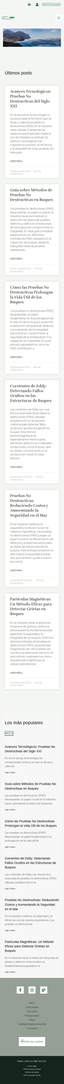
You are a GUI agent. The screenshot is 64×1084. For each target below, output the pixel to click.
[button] (51, 4)
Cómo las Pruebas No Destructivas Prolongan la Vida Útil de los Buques (31, 294)
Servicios (32, 1011)
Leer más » (10, 772)
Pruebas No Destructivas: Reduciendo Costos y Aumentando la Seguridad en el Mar (29, 505)
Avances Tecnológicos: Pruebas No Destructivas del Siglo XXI (30, 98)
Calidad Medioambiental (32, 1024)
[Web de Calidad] (32, 1041)
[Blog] (43, 990)
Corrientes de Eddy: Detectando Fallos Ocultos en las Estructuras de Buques (31, 393)
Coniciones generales (32, 1075)
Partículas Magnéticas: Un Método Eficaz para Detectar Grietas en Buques (31, 606)
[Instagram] (32, 990)
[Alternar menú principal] (58, 17)
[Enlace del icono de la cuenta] (37, 4)
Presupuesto (32, 1015)
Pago (32, 1019)
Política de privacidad (32, 1069)
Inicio (32, 1002)
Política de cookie (32, 1072)
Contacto (32, 1028)
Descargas (32, 1007)
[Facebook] (20, 990)
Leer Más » (16, 161)
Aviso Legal (32, 1066)
